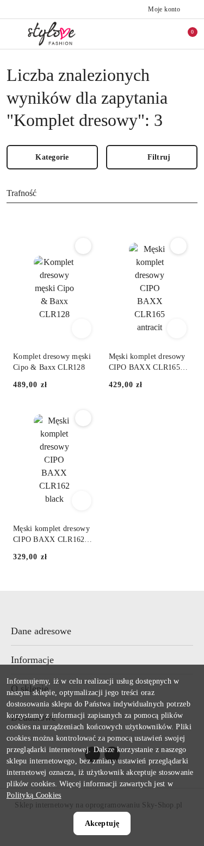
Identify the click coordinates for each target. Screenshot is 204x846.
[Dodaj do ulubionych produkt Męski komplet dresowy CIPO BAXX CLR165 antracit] (178, 246)
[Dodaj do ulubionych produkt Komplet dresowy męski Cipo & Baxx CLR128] (83, 246)
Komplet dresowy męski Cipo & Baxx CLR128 (52, 361)
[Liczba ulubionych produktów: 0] (162, 33)
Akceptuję (102, 823)
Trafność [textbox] (21, 193)
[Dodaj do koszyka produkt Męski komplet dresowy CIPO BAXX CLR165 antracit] (177, 328)
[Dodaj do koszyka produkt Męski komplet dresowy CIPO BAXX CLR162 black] (81, 500)
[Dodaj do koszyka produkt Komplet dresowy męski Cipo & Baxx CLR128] (81, 328)
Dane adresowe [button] (41, 631)
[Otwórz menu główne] (13, 33)
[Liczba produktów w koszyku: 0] (185, 33)
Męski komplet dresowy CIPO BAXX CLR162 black (51, 535)
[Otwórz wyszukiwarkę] (139, 33)
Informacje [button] (32, 659)
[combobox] (102, 194)
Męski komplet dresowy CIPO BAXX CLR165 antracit (147, 362)
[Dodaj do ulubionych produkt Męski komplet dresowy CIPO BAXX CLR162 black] (83, 418)
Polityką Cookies (34, 795)
